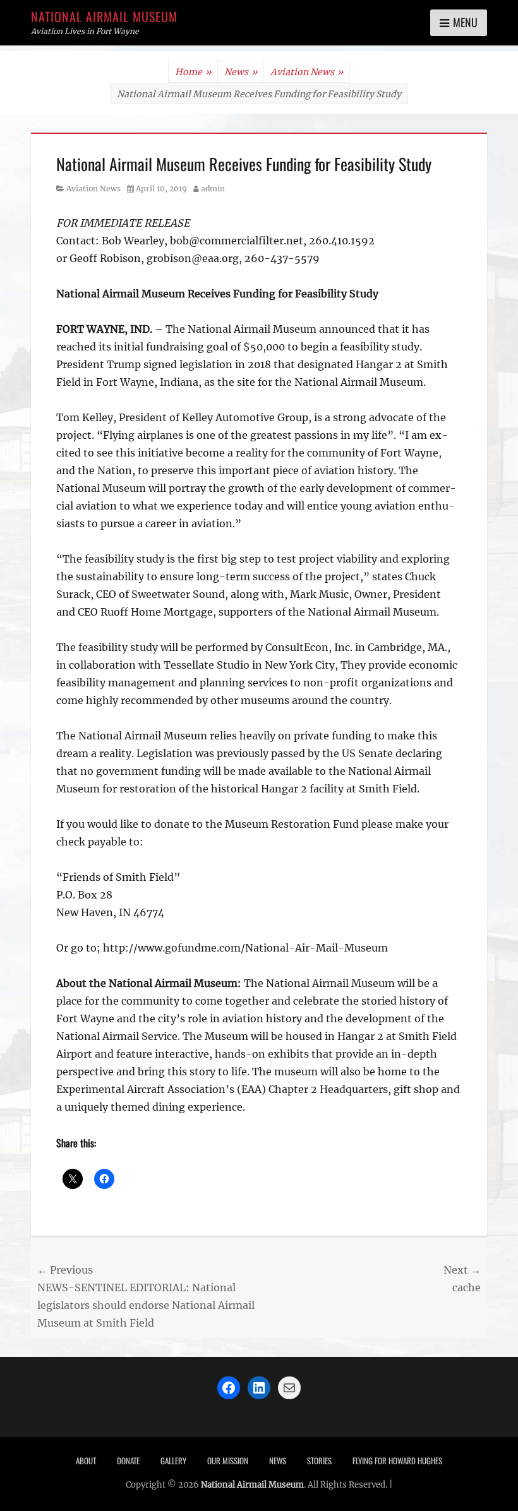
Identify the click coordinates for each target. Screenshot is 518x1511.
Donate (128, 1460)
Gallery (173, 1460)
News (240, 72)
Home (193, 72)
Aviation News (306, 72)
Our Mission (227, 1460)
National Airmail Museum (104, 16)
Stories (319, 1460)
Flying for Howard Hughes (397, 1460)
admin (213, 188)
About (86, 1460)
